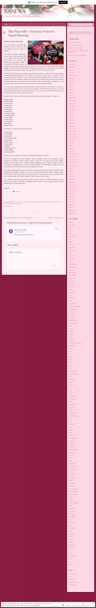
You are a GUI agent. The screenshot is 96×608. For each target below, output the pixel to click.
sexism (70, 505)
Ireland (70, 365)
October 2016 (72, 103)
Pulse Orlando (72, 474)
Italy (70, 368)
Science (70, 497)
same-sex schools (73, 494)
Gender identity (72, 309)
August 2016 (72, 109)
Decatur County (72, 278)
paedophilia (71, 441)
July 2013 (71, 199)
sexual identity (72, 514)
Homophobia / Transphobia (75, 342)
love (70, 418)
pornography (72, 463)
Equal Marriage (42, 201)
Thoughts (71, 542)
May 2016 (71, 117)
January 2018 (72, 81)
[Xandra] (40, 13)
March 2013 (71, 207)
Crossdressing (72, 275)
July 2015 (71, 142)
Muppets (71, 432)
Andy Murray (72, 224)
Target (70, 531)
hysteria (70, 351)
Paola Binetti (71, 444)
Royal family (71, 486)
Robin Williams (72, 483)
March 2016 (71, 123)
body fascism (72, 247)
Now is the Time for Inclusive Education (78, 55)
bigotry (70, 241)
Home (6, 24)
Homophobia (72, 340)
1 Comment (7, 206)
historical (71, 334)
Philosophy (71, 452)
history (70, 337)
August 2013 (72, 196)
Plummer (71, 455)
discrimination (72, 284)
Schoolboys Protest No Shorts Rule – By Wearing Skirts (18, 217)
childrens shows (72, 267)
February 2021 (72, 67)
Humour (70, 348)
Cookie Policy (36, 605)
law (69, 387)
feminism (71, 300)
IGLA (70, 354)
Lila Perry (71, 410)
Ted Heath (71, 533)
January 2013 (72, 210)
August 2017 (72, 84)
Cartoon (70, 253)
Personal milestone (73, 449)
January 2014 (72, 185)
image (70, 356)
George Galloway (73, 320)
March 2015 (71, 151)
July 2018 (71, 78)
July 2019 (71, 69)
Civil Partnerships (73, 272)
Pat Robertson (72, 446)
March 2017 (71, 95)
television (71, 536)
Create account (72, 573)
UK (69, 550)
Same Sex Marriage (28, 201)
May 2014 (71, 176)
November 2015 (72, 131)
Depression (71, 281)
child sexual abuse (73, 264)
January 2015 (72, 156)
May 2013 (71, 204)
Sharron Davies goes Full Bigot (76, 47)
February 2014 (72, 182)
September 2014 (72, 165)
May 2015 (71, 145)
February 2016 (72, 126)
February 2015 (72, 154)
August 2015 (72, 140)
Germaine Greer (72, 323)
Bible (70, 239)
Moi (11, 24)
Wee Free (71, 564)
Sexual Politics (72, 516)
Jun (4, 31)
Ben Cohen (71, 236)
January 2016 (72, 128)
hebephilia (71, 328)
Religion (70, 480)
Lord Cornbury (72, 413)
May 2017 (71, 92)
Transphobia (72, 547)
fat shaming (71, 298)
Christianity (71, 269)
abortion (70, 222)
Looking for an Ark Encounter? (56, 217)
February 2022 (72, 64)
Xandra (15, 11)
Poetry (70, 458)
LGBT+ (70, 393)
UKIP (70, 553)
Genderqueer (72, 317)
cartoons (71, 255)
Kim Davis (71, 385)
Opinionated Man (18, 229)
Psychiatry (71, 472)
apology (70, 227)
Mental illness (72, 424)
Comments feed (72, 582)
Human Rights (72, 345)
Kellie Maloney (72, 379)
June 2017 (71, 89)
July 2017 (71, 86)
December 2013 (72, 187)
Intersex (71, 362)
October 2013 (72, 193)
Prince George (72, 469)
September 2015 (72, 137)
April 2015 (71, 148)
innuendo (71, 359)
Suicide (70, 525)
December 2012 (72, 213)
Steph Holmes (72, 522)
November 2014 (72, 162)
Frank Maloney (72, 303)
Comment (54, 266)
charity (70, 261)
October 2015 (72, 134)
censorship (71, 258)
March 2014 (71, 179)
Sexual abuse (72, 508)
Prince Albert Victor (73, 466)
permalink (20, 203)
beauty (70, 233)
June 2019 (71, 72)
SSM (70, 519)
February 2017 (72, 98)
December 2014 (72, 159)
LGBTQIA (71, 407)
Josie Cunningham (73, 373)
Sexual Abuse (72, 511)
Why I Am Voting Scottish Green (76, 45)
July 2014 (71, 171)
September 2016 (72, 106)
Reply (56, 228)
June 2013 (71, 201)
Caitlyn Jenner (72, 250)
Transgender (72, 545)
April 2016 (71, 120)
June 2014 (71, 173)
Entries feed (71, 579)
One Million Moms (73, 438)
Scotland (71, 500)
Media (70, 421)
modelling (71, 429)
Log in (70, 576)
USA (70, 559)
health (70, 326)
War (70, 561)
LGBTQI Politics (72, 404)
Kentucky (71, 382)
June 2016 (71, 114)
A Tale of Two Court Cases (75, 42)
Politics (70, 460)
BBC (70, 230)
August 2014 (72, 168)
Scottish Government (73, 502)
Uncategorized (72, 556)
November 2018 (72, 75)
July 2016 (71, 112)
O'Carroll (71, 435)
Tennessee (71, 539)
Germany (52, 201)
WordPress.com (72, 584)
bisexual (71, 244)
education (71, 289)
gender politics (72, 314)
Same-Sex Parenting (73, 491)
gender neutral (72, 312)
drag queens (72, 286)
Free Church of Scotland (74, 306)
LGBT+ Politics (72, 396)
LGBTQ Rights (72, 399)
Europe (48, 201)
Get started (63, 2)
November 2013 (72, 190)
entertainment (72, 292)
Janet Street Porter (73, 371)
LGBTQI (57, 201)
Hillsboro (71, 331)
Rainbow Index (72, 477)
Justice (70, 376)
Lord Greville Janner (73, 415)
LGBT (70, 390)
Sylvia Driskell (72, 528)
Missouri (71, 427)
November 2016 (72, 100)
